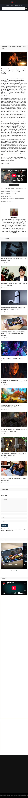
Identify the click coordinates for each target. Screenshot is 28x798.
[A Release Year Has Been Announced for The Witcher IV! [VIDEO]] (14, 370)
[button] (11, 570)
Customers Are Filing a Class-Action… (11, 565)
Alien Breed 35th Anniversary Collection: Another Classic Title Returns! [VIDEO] (13, 454)
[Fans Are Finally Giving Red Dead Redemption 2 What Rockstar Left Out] (14, 249)
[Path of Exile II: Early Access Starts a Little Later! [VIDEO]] (14, 59)
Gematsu (7, 163)
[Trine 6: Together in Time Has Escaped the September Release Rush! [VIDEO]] (14, 395)
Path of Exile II (16, 185)
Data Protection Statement (23, 795)
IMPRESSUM (13, 232)
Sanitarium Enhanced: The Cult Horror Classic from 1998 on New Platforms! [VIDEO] (14, 430)
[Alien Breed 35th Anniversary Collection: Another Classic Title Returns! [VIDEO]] (14, 444)
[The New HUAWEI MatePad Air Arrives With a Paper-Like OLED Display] (14, 468)
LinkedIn (17, 5)
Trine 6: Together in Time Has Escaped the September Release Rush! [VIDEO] (11, 406)
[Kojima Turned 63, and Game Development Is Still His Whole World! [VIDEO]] (14, 273)
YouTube (22, 5)
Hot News (4, 539)
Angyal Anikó (14, 217)
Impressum (16, 795)
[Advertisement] (14, 26)
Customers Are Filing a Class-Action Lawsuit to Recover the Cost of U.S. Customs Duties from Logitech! (13, 333)
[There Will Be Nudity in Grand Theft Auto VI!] (14, 348)
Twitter (12, 5)
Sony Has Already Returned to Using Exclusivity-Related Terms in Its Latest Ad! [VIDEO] (13, 308)
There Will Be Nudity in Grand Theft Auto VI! (11, 358)
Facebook (7, 5)
